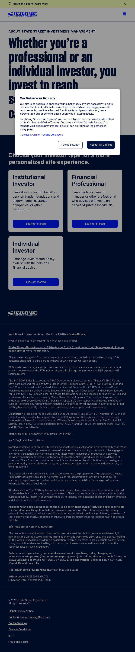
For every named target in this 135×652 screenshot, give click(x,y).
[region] (67, 122)
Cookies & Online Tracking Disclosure (41, 134)
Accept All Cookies (101, 144)
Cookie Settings (70, 144)
